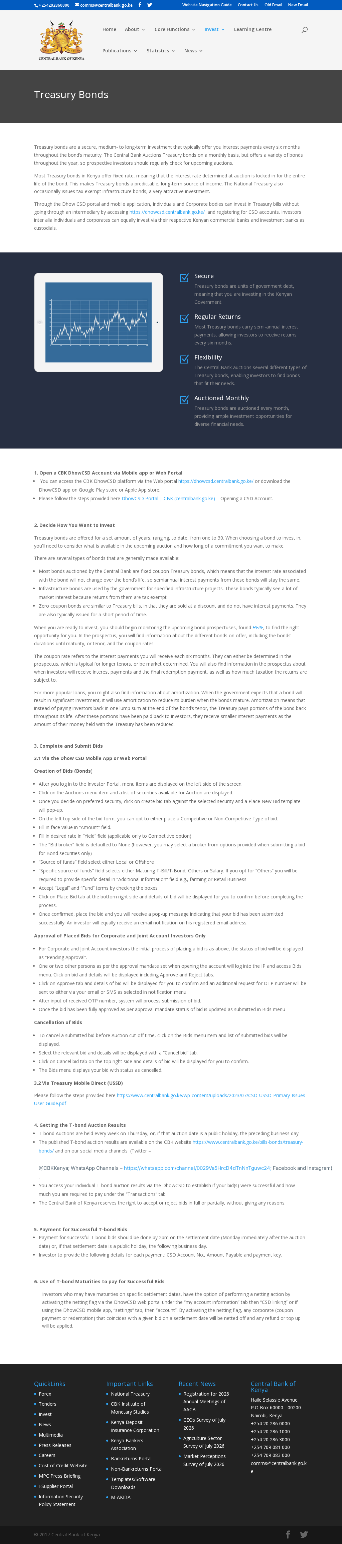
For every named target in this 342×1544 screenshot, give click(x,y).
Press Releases (55, 1445)
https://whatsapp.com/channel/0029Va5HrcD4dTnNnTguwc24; (228, 1168)
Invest (212, 29)
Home (109, 29)
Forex (45, 1394)
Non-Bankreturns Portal (137, 1469)
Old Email (273, 5)
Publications (117, 51)
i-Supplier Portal (56, 1486)
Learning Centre (253, 29)
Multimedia (51, 1435)
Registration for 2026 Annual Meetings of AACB (206, 1402)
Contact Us (248, 5)
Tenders (47, 1404)
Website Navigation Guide (207, 5)
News (190, 51)
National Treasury (130, 1394)
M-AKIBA (121, 1497)
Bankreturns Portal (131, 1458)
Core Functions (172, 29)
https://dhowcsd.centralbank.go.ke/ (167, 212)
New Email (298, 5)
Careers (47, 1455)
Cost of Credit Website (63, 1465)
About (132, 29)
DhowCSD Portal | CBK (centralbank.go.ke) (168, 498)
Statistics (158, 51)
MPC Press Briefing (59, 1476)
